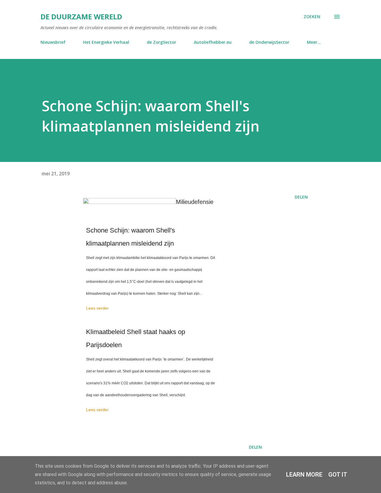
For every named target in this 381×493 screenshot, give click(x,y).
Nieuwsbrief (52, 42)
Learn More (304, 474)
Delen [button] (301, 197)
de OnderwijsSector (269, 42)
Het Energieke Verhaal (106, 42)
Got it (337, 474)
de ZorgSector (161, 42)
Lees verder (97, 308)
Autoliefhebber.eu (213, 42)
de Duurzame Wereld (81, 16)
